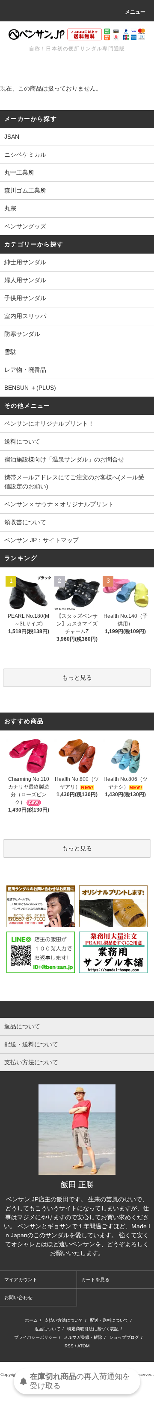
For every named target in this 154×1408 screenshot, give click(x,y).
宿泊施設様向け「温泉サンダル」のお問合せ (64, 459)
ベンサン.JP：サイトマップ (41, 540)
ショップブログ (124, 1337)
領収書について (25, 522)
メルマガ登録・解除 (83, 1337)
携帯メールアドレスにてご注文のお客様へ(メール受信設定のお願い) (74, 482)
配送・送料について (109, 1320)
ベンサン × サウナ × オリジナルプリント (59, 504)
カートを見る (95, 1279)
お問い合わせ (18, 1297)
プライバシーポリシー (35, 1337)
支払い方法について (63, 1320)
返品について (47, 1328)
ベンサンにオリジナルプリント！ (49, 423)
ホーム (31, 1320)
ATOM (83, 1346)
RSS (69, 1346)
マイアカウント (20, 1279)
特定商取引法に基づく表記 (92, 1328)
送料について (22, 441)
